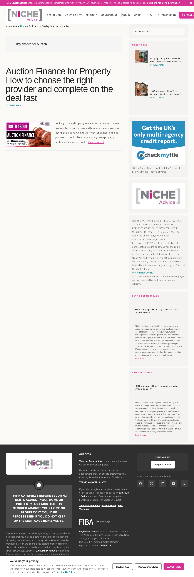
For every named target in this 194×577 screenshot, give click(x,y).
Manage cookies (148, 566)
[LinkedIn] (162, 483)
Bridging (93, 15)
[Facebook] (140, 483)
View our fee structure (90, 461)
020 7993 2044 (167, 15)
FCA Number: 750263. (143, 272)
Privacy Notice (109, 505)
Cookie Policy (68, 572)
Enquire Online (162, 464)
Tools (127, 15)
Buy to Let (76, 15)
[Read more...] (96, 142)
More (139, 15)
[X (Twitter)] (151, 483)
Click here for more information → (164, 3)
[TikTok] (184, 483)
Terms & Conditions (89, 505)
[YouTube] (173, 483)
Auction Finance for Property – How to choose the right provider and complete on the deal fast (61, 84)
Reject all (122, 566)
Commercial (111, 15)
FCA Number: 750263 (46, 550)
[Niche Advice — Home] (25, 15)
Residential (57, 15)
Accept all (174, 566)
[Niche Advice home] (39, 463)
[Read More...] (141, 359)
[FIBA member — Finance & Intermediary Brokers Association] (104, 522)
